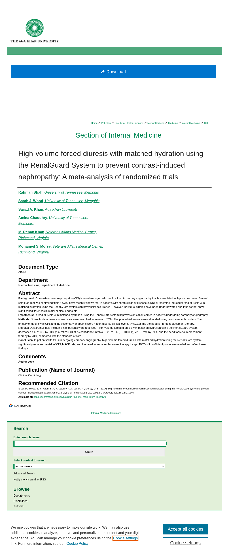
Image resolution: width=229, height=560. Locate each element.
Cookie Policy (77, 543)
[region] (114, 535)
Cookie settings (125, 538)
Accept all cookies (185, 529)
